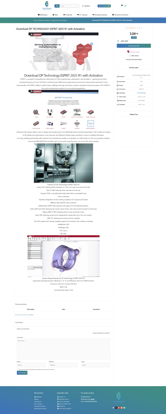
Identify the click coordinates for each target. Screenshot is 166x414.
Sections (87, 6)
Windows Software (44, 20)
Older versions (135, 55)
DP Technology (141, 93)
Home (35, 20)
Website (51, 361)
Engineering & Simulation (59, 20)
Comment (20, 337)
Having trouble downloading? (134, 59)
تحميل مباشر (124, 41)
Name (18, 361)
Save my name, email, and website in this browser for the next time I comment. (37, 369)
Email (83, 361)
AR (123, 5)
